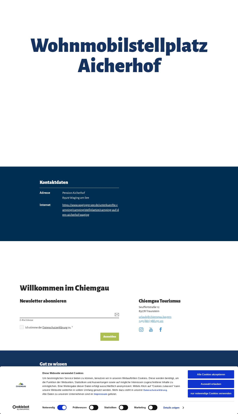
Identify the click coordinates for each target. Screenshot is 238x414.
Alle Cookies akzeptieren (211, 374)
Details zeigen (171, 407)
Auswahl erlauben (211, 384)
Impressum (100, 394)
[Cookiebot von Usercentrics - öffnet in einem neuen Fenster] (21, 407)
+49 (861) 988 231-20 (151, 320)
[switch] (93, 407)
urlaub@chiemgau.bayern (155, 316)
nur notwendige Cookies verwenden (211, 393)
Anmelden (109, 336)
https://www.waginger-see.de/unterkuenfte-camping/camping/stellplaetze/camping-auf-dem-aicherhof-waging (90, 209)
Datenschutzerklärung (155, 390)
